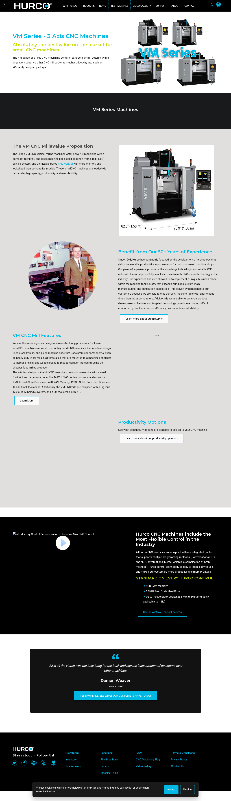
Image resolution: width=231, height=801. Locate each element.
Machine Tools (109, 772)
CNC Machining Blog (148, 759)
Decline (187, 789)
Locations (107, 752)
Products (88, 5)
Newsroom (72, 752)
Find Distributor (110, 759)
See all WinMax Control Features (162, 612)
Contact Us (177, 766)
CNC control (65, 163)
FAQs (139, 752)
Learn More (27, 400)
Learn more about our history (143, 318)
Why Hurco (70, 5)
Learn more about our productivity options (151, 438)
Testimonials (119, 5)
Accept (171, 789)
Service (105, 766)
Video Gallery (142, 5)
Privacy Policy (179, 759)
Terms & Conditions (183, 752)
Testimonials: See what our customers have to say (115, 695)
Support (161, 5)
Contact (190, 5)
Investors (71, 759)
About (175, 5)
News (102, 5)
